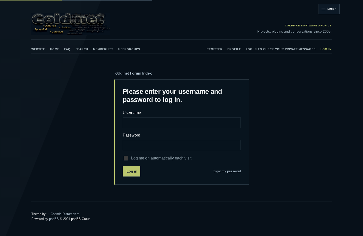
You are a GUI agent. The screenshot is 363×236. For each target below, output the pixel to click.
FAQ (67, 49)
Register (214, 49)
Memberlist (103, 49)
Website (38, 49)
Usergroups (129, 49)
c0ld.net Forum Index (133, 73)
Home (54, 49)
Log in (326, 49)
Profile (234, 49)
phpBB (54, 219)
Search (82, 49)
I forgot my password (226, 171)
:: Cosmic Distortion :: (63, 214)
